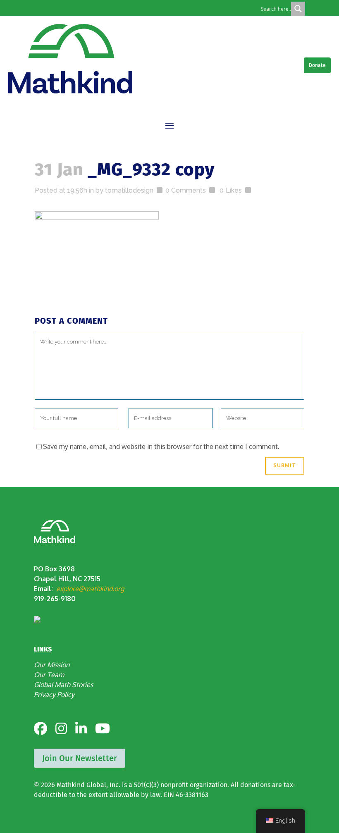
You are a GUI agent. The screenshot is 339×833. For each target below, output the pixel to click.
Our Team (49, 675)
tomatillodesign (129, 190)
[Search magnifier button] (298, 9)
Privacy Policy (54, 694)
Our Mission (51, 665)
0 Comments (185, 190)
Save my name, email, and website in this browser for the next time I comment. (161, 446)
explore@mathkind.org (90, 589)
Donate (317, 65)
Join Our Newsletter (79, 758)
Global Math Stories (63, 684)
